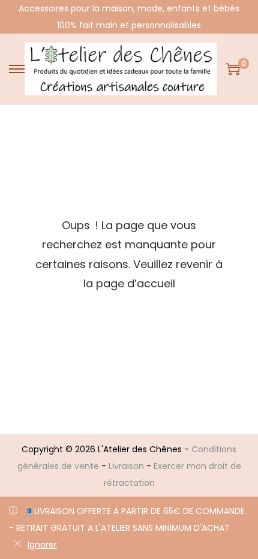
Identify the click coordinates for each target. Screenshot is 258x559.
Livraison (126, 466)
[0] (233, 69)
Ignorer (42, 545)
